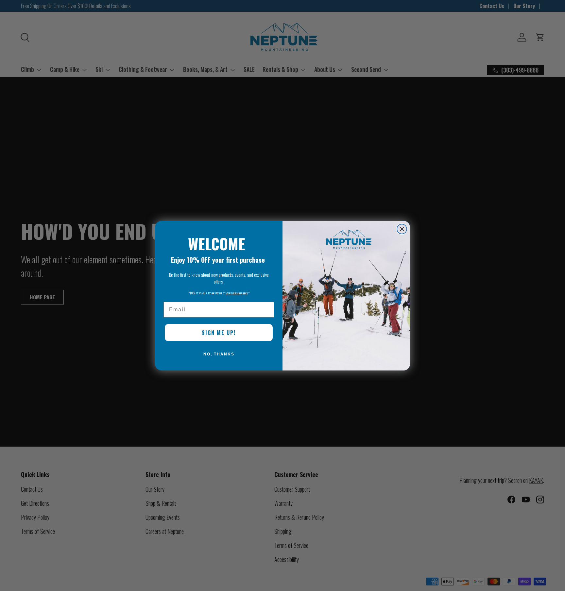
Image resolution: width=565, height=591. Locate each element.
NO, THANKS (218, 354)
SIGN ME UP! (219, 333)
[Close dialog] (402, 229)
